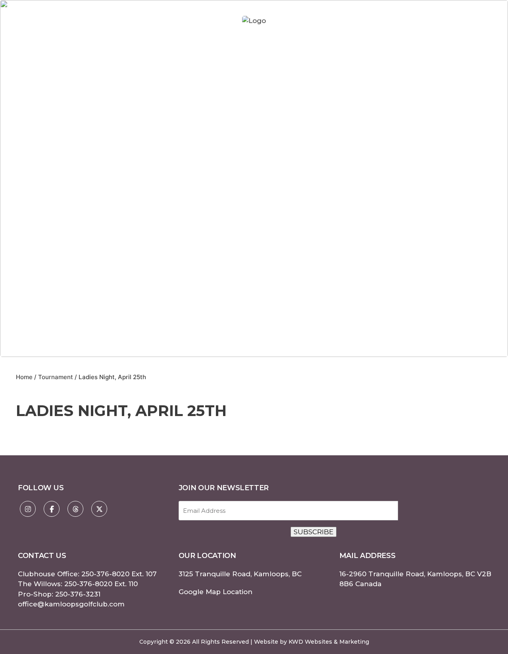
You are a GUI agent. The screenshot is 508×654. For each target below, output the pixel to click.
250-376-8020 (105, 574)
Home (24, 377)
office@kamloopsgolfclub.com (71, 604)
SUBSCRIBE (313, 532)
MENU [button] (473, 21)
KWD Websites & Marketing (329, 641)
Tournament (55, 377)
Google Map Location (215, 592)
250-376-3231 (77, 594)
